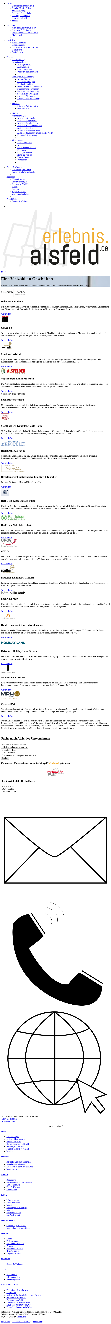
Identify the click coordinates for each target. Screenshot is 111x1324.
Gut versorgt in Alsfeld (21, 169)
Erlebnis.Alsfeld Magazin (17, 1290)
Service (4, 1269)
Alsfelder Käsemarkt (26, 118)
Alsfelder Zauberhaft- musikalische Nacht (35, 133)
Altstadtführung (24, 79)
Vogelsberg (22, 160)
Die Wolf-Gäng (18, 59)
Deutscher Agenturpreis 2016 (19, 1305)
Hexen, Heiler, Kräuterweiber (30, 86)
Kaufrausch (11, 1292)
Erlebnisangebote (24, 69)
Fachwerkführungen (26, 81)
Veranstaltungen (19, 116)
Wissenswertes (18, 140)
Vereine (15, 20)
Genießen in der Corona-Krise (25, 47)
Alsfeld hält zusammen (16, 1297)
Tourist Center (23, 157)
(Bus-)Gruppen (18, 179)
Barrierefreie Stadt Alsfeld (23, 6)
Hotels (14, 186)
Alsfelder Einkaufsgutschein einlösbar (20, 755)
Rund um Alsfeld (24, 155)
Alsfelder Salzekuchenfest (28, 123)
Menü (3, 272)
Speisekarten (17, 52)
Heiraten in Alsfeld (20, 184)
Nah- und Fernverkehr (21, 13)
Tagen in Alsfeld (19, 191)
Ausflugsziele (23, 67)
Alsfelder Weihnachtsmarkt (28, 130)
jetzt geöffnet (9, 750)
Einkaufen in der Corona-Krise (25, 32)
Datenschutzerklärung (21, 1321)
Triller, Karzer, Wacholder (28, 98)
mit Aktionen (9, 752)
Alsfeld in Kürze (24, 142)
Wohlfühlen (11, 199)
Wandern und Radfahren (27, 72)
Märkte (15, 113)
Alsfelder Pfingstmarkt (27, 120)
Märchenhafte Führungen (28, 89)
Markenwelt (17, 35)
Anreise (20, 145)
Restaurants (17, 50)
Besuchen (10, 177)
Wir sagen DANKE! (15, 1300)
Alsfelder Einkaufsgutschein (24, 28)
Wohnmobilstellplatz (20, 194)
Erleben (9, 57)
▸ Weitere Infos (8, 1121)
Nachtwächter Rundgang (28, 91)
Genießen (10, 40)
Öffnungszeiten (13, 1277)
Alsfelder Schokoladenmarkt (29, 125)
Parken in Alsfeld (19, 18)
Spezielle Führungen (26, 96)
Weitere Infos (6, 314)
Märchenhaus (23, 108)
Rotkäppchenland (24, 152)
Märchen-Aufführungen (27, 106)
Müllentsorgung (18, 11)
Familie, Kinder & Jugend (23, 8)
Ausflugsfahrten (24, 64)
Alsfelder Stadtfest (25, 128)
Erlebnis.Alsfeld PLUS (9, 1285)
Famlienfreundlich (25, 84)
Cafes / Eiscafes (18, 45)
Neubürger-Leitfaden (21, 15)
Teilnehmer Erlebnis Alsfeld (18, 1302)
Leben (9, 3)
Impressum (5, 1321)
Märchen (15, 103)
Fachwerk (21, 150)
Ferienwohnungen (19, 182)
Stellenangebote (13, 1279)
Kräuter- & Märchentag (27, 135)
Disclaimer (37, 1321)
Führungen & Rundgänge (23, 76)
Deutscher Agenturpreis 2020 (19, 1307)
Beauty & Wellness (20, 201)
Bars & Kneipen (19, 42)
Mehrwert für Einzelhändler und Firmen (23, 1295)
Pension (15, 189)
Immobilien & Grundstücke (23, 172)
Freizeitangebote (19, 62)
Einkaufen (10, 25)
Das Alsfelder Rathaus (26, 147)
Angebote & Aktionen (21, 30)
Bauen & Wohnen (14, 167)
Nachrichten (11, 1274)
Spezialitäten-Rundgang (27, 94)
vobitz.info (21, 1317)
